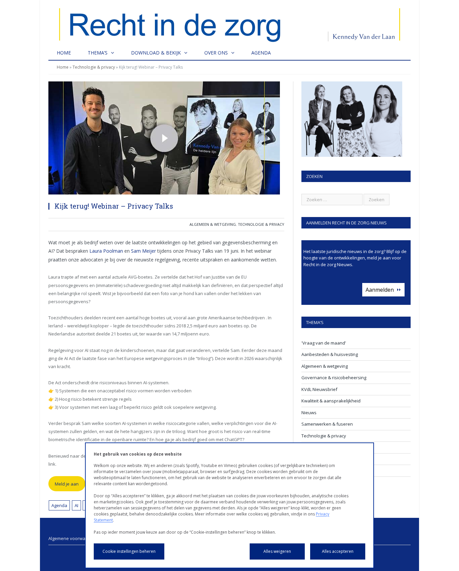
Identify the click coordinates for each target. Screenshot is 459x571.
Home (64, 52)
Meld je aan (67, 484)
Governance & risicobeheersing (333, 377)
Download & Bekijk (156, 52)
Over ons (216, 52)
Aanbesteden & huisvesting (329, 354)
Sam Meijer (143, 251)
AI (76, 505)
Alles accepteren (337, 551)
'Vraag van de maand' (323, 343)
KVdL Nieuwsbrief (319, 389)
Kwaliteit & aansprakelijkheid (331, 401)
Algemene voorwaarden (73, 538)
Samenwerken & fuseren (327, 424)
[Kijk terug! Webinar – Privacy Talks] (166, 138)
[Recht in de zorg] (229, 22)
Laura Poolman (106, 251)
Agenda (261, 52)
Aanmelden (380, 289)
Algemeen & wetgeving (213, 224)
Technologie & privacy (94, 67)
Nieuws (309, 412)
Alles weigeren (277, 551)
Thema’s (98, 52)
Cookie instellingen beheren (129, 551)
